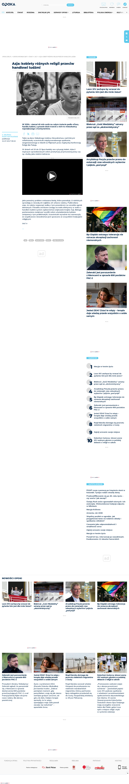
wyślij (38, 134)
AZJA (25, 240)
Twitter (28, 134)
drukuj (33, 134)
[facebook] (126, 33)
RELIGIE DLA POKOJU (58, 240)
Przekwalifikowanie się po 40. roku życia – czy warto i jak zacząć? (104, 497)
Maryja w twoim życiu (96, 533)
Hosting (118, 761)
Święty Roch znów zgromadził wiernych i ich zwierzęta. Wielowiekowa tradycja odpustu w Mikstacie (105, 503)
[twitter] (126, 37)
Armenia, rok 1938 (94, 513)
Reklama (75, 761)
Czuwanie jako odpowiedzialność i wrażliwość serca (101, 525)
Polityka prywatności (32, 761)
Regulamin (54, 761)
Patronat (97, 761)
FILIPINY (31, 240)
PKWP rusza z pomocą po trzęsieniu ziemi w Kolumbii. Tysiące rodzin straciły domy (105, 491)
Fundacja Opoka (10, 761)
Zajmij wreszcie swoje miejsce (99, 530)
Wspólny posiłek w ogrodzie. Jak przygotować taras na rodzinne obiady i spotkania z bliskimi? (103, 518)
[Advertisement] (64, 32)
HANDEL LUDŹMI (40, 240)
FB (24, 134)
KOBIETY (48, 240)
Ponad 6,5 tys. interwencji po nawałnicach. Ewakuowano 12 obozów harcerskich (105, 538)
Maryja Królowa (93, 509)
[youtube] (126, 40)
